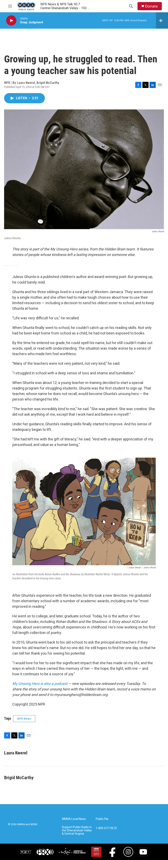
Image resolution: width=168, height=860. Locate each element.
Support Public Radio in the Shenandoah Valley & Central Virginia (77, 830)
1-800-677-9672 (106, 828)
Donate (151, 6)
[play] (11, 20)
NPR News (24, 718)
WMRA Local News (74, 819)
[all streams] (162, 20)
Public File (102, 819)
